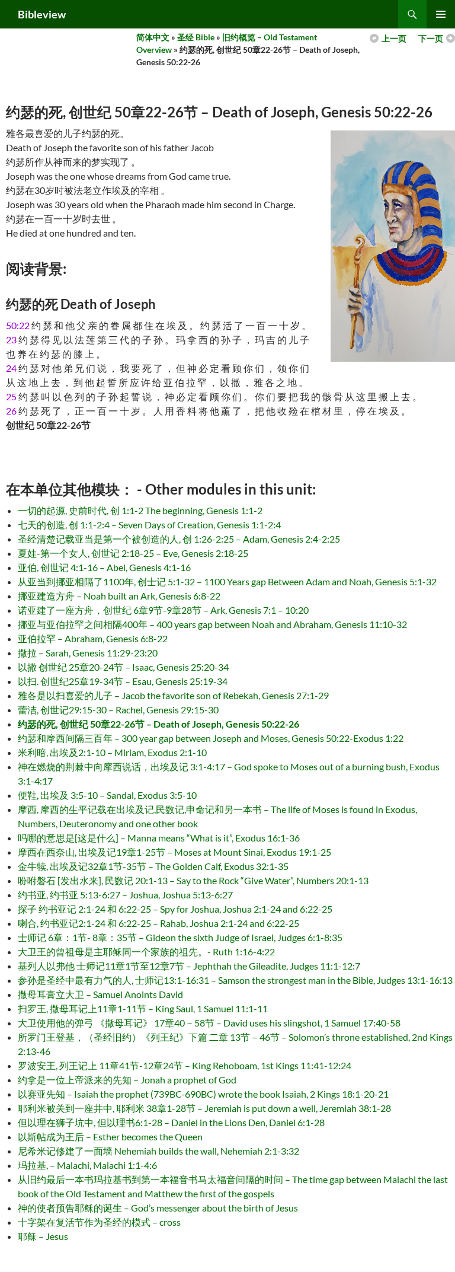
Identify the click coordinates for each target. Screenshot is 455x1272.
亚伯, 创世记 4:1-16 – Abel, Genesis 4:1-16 (104, 567)
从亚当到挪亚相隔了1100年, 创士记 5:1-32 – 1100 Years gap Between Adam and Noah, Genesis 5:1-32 (227, 581)
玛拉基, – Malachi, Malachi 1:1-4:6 (87, 1165)
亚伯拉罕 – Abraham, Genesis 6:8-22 (93, 638)
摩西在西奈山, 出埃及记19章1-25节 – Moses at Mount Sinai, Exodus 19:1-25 (174, 851)
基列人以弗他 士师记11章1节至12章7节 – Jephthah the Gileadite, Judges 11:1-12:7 (189, 965)
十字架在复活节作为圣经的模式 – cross (99, 1222)
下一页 (430, 38)
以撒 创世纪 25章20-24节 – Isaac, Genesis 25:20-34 (123, 666)
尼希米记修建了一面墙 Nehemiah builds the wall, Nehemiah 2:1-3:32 (158, 1150)
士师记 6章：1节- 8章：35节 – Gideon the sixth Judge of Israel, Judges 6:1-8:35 (180, 937)
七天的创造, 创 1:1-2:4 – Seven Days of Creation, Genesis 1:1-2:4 (149, 524)
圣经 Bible (195, 37)
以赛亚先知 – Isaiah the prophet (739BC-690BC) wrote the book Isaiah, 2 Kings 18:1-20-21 (203, 1093)
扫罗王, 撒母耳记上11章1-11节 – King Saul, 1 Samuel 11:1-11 (143, 1008)
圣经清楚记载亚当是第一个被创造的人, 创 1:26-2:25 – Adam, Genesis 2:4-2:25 (179, 538)
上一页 (394, 38)
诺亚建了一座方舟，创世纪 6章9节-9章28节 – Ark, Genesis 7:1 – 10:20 (163, 610)
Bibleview (42, 14)
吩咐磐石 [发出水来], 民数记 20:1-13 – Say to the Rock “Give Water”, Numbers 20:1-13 (193, 880)
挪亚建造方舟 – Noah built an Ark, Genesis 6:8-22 (119, 595)
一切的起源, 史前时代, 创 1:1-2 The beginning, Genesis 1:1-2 (140, 510)
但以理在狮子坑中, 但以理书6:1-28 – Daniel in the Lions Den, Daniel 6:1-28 (171, 1122)
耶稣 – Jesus (43, 1236)
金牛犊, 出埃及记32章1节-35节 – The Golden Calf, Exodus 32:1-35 (153, 866)
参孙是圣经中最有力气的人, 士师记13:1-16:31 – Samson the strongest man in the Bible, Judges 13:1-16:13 (235, 980)
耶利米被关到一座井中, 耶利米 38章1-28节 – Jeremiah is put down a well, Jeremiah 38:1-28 (204, 1108)
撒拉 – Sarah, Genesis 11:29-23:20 (88, 652)
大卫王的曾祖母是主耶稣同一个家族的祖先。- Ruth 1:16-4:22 (146, 951)
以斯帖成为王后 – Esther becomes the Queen (110, 1136)
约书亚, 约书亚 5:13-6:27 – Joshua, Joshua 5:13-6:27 (125, 894)
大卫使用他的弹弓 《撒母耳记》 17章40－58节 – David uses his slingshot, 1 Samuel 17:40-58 (209, 1022)
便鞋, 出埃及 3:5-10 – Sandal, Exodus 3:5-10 (107, 795)
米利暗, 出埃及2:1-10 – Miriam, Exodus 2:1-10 (112, 752)
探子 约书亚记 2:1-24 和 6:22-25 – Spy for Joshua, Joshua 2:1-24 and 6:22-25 (175, 908)
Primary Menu (441, 14)
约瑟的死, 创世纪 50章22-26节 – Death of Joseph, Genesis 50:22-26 (158, 723)
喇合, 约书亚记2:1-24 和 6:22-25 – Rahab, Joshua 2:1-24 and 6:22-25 (158, 923)
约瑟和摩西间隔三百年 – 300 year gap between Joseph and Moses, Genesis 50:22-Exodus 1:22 (210, 738)
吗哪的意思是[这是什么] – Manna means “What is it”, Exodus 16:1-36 (159, 837)
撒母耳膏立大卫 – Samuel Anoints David (100, 994)
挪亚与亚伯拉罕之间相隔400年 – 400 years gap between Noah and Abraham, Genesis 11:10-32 (212, 624)
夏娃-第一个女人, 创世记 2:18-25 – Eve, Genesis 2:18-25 (133, 553)
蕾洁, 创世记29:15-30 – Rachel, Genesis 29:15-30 (118, 709)
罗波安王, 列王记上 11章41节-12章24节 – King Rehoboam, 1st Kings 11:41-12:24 (184, 1065)
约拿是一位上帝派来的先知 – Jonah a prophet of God (127, 1079)
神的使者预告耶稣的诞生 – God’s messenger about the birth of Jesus (158, 1207)
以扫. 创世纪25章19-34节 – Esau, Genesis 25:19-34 (123, 681)
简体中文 (152, 37)
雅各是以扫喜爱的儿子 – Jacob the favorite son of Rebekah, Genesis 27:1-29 (173, 695)
